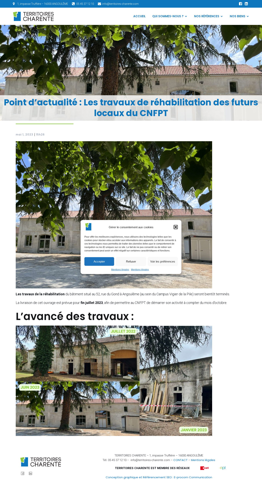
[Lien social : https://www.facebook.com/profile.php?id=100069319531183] (240, 4)
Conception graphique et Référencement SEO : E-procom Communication (159, 477)
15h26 (40, 134)
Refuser (131, 261)
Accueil (139, 16)
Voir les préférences (162, 261)
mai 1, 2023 (24, 134)
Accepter (99, 261)
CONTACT (180, 460)
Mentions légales (120, 269)
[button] (176, 227)
